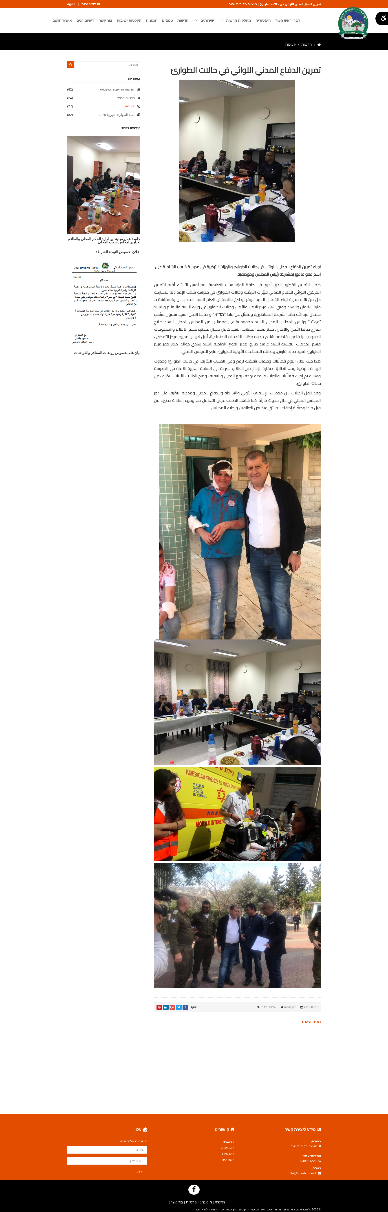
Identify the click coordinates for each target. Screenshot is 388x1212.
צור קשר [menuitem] (105, 20)
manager (290, 1007)
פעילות (129, 106)
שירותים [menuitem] (207, 20)
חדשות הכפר (126, 98)
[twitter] (179, 1007)
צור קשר (226, 1159)
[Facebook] (194, 1190)
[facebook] (185, 1007)
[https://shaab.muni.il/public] (319, 44)
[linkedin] (166, 1007)
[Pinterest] (159, 1007)
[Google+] (172, 1007)
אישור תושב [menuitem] (62, 20)
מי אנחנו (226, 1147)
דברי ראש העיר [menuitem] (287, 20)
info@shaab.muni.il (302, 1173)
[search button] (70, 64)
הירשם (140, 1171)
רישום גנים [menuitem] (85, 20)
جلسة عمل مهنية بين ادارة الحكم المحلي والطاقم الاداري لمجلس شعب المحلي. (104, 240)
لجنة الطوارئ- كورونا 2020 (116, 115)
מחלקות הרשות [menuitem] (238, 20)
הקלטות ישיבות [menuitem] (129, 20)
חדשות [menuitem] (182, 20)
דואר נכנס (89, 4)
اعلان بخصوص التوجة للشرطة (118, 251)
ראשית (227, 1141)
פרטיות (227, 1153)
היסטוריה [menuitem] (263, 20)
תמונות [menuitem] (151, 20)
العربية (71, 4)
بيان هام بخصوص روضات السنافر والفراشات (107, 352)
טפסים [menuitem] (167, 20)
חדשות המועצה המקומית (117, 89)
